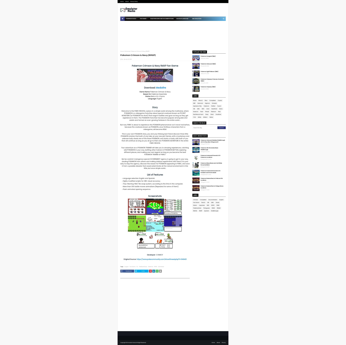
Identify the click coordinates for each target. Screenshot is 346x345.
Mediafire (161, 87)
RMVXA (195, 211)
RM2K (213, 208)
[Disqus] (155, 305)
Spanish (206, 211)
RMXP (155, 266)
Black (194, 100)
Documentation (213, 199)
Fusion (219, 106)
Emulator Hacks (131, 342)
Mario (220, 109)
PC (137, 266)
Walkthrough (214, 211)
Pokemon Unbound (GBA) (208, 64)
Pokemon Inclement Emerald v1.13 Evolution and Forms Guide (210, 171)
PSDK (218, 205)
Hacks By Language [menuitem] (182, 19)
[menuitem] (122, 19)
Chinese (195, 199)
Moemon (195, 111)
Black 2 (201, 100)
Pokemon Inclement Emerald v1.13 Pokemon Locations (210, 156)
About (127, 1)
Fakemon (206, 106)
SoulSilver (218, 114)
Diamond (200, 103)
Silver (212, 114)
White (199, 117)
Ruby (207, 114)
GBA (198, 109)
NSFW (212, 205)
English (126, 266)
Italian (195, 205)
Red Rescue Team (198, 114)
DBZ (194, 103)
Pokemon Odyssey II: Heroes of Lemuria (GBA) (212, 80)
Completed (212, 100)
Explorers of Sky (197, 106)
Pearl (201, 111)
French (203, 202)
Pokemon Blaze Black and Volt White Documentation (211, 164)
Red (219, 111)
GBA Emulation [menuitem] (196, 19)
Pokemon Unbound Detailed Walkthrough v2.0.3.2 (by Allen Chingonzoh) (213, 141)
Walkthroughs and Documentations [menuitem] (162, 19)
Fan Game (132, 266)
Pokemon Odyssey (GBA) (208, 87)
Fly (122, 59)
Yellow (211, 117)
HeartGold (214, 109)
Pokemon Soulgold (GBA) (208, 56)
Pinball (207, 111)
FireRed (213, 106)
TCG (194, 117)
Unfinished (127, 51)
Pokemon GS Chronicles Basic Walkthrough (209, 148)
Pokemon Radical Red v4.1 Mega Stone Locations (212, 187)
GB (194, 109)
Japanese (202, 205)
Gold (208, 109)
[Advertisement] (173, 34)
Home (122, 1)
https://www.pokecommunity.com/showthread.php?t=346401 (162, 259)
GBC (203, 109)
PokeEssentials (143, 266)
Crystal (220, 100)
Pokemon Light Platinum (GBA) (209, 71)
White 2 (205, 117)
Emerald (214, 103)
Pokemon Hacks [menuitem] (131, 19)
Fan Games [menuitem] (143, 19)
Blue (206, 100)
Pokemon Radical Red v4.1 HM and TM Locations (212, 179)
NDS (208, 205)
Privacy (224, 342)
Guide (217, 202)
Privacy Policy (134, 1)
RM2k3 (218, 208)
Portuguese (206, 208)
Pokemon (150, 266)
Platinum (213, 111)
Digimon (207, 103)
